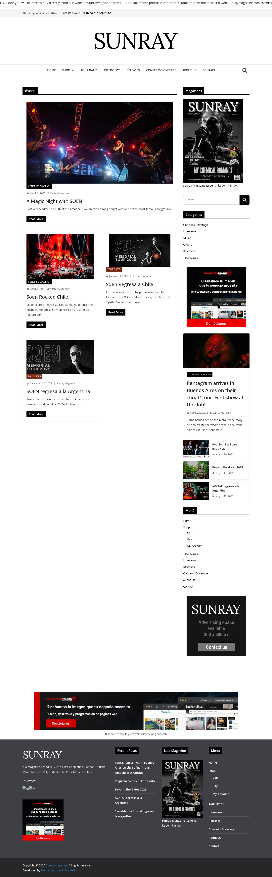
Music (187, 238)
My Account (195, 546)
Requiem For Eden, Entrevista (225, 446)
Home (51, 70)
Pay (189, 539)
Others (187, 244)
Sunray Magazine (59, 193)
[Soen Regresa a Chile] (139, 250)
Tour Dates (89, 70)
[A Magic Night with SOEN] (99, 143)
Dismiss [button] (266, 3)
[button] (72, 70)
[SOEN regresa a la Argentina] (60, 357)
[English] (26, 788)
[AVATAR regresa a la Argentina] (196, 491)
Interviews (112, 70)
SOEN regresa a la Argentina (58, 391)
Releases (133, 70)
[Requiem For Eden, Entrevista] (196, 449)
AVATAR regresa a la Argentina (91, 13)
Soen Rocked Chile (47, 296)
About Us (189, 70)
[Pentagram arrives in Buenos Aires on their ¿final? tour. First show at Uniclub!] (216, 350)
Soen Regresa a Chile (129, 284)
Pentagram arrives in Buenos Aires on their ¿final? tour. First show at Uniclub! (215, 394)
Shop (66, 70)
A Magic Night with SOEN (54, 201)
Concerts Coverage (161, 70)
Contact (209, 70)
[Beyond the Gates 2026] (196, 470)
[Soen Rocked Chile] (60, 256)
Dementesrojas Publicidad (58, 870)
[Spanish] (32, 788)
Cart (190, 533)
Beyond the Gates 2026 (227, 467)
